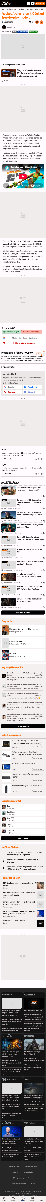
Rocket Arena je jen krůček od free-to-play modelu (35, 9)
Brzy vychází (8, 621)
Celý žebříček (23, 838)
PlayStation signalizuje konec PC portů (32, 1053)
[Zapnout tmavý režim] (32, 3)
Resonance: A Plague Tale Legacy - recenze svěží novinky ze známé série (11, 1013)
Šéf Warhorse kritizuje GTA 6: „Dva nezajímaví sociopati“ (29, 488)
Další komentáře (23, 726)
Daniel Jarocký (8, 508)
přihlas (36, 378)
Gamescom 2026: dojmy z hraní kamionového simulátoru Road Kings (30, 502)
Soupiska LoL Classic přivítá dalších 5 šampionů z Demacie (11, 1115)
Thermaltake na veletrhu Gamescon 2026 (10, 1156)
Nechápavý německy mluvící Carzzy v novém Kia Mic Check (11, 1106)
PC (15, 31)
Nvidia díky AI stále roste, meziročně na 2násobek (11, 1149)
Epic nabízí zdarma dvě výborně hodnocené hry (30, 525)
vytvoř (21, 380)
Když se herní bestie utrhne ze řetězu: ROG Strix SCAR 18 (11, 1072)
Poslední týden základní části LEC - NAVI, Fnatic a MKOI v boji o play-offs (10, 1097)
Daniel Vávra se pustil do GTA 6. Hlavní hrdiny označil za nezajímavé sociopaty (33, 1017)
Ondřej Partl (12, 27)
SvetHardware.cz (9, 916)
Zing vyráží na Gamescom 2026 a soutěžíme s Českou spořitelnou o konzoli (30, 73)
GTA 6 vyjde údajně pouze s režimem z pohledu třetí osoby (19, 893)
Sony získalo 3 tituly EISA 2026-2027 (32, 1149)
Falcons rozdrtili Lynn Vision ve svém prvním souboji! (12, 1029)
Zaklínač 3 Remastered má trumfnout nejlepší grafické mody (30, 538)
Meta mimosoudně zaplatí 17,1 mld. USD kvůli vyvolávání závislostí (19, 912)
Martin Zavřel (7, 595)
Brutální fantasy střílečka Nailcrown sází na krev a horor (29, 575)
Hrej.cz (5, 923)
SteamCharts (13, 158)
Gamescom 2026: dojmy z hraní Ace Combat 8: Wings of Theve (30, 513)
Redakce (6, 80)
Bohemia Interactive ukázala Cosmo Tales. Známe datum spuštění (12, 1021)
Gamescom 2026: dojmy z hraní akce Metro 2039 (30, 600)
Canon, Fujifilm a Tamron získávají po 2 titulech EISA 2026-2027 (19, 903)
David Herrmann (8, 496)
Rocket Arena (11, 9)
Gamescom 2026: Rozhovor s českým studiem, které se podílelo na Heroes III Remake (33, 1027)
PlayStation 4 (24, 31)
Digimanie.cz (7, 907)
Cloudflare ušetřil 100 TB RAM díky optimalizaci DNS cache (11, 1063)
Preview (5, 512)
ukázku (41, 361)
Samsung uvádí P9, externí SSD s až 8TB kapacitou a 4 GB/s (33, 1157)
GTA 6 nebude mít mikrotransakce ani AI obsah (20, 884)
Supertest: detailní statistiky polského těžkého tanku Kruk (34, 1103)
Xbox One (34, 31)
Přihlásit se (40, 3)
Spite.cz (5, 888)
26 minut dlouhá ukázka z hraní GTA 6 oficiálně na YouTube (29, 587)
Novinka (21, 9)
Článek (4, 70)
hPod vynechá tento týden (14, 921)
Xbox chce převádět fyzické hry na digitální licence (30, 563)
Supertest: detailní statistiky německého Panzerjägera (33, 1096)
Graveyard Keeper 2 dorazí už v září (29, 550)
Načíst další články (23, 612)
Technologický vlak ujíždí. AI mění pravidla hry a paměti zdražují (11, 1054)
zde (25, 361)
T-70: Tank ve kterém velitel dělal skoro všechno (33, 1110)
